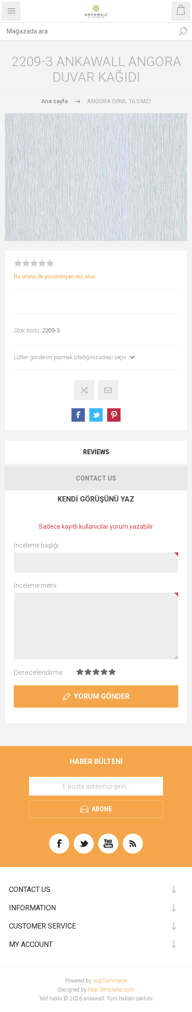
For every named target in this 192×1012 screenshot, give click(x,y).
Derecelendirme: (39, 672)
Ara (183, 31)
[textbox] (87, 31)
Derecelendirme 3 (96, 671)
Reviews (96, 452)
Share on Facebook (78, 415)
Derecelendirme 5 (112, 671)
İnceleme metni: (36, 585)
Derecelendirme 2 (88, 671)
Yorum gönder (101, 696)
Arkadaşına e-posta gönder (108, 390)
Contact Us (96, 478)
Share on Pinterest (114, 415)
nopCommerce (110, 981)
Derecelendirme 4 (104, 671)
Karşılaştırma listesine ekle (84, 390)
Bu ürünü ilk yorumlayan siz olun (55, 276)
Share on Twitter (96, 415)
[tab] (96, 452)
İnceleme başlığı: (37, 545)
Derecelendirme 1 (80, 671)
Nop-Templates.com (111, 990)
